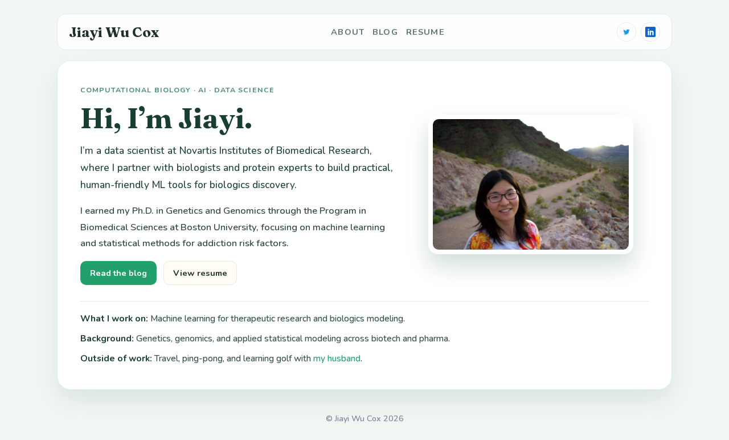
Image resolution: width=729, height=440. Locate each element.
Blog (385, 32)
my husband (337, 358)
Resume (425, 32)
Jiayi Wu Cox (114, 31)
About (347, 32)
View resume (200, 273)
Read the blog (118, 273)
